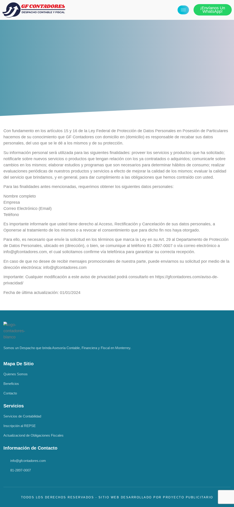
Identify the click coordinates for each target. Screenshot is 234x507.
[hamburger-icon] (183, 9)
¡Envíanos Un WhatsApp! (212, 10)
